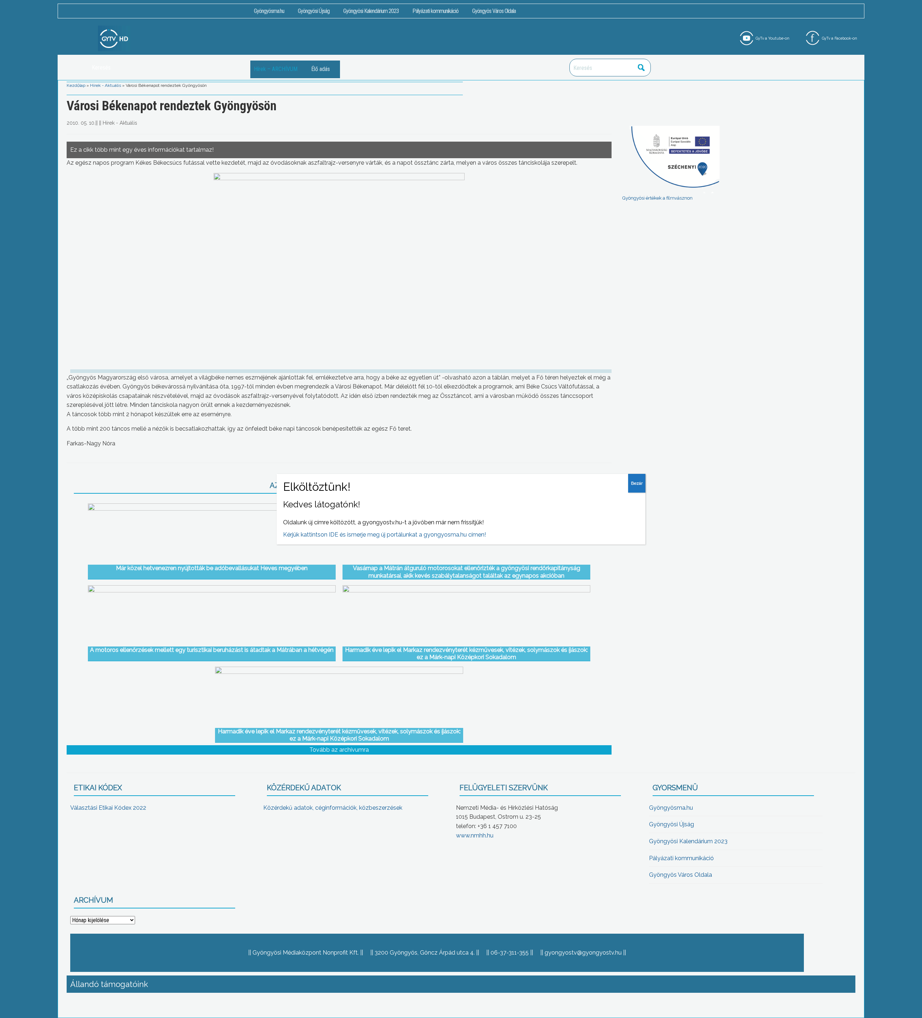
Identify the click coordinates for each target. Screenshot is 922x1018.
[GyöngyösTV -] (114, 38)
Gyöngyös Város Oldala (494, 11)
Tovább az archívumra (339, 749)
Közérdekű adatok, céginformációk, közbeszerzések (332, 807)
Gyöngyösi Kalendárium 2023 (371, 11)
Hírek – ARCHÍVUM (275, 69)
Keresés (641, 67)
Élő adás (320, 69)
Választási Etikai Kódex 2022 (108, 807)
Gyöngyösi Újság (314, 11)
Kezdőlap (76, 85)
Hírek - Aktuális (105, 85)
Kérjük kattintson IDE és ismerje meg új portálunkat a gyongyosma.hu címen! (384, 534)
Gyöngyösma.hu (269, 11)
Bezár (637, 483)
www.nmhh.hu (474, 835)
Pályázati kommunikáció (435, 11)
